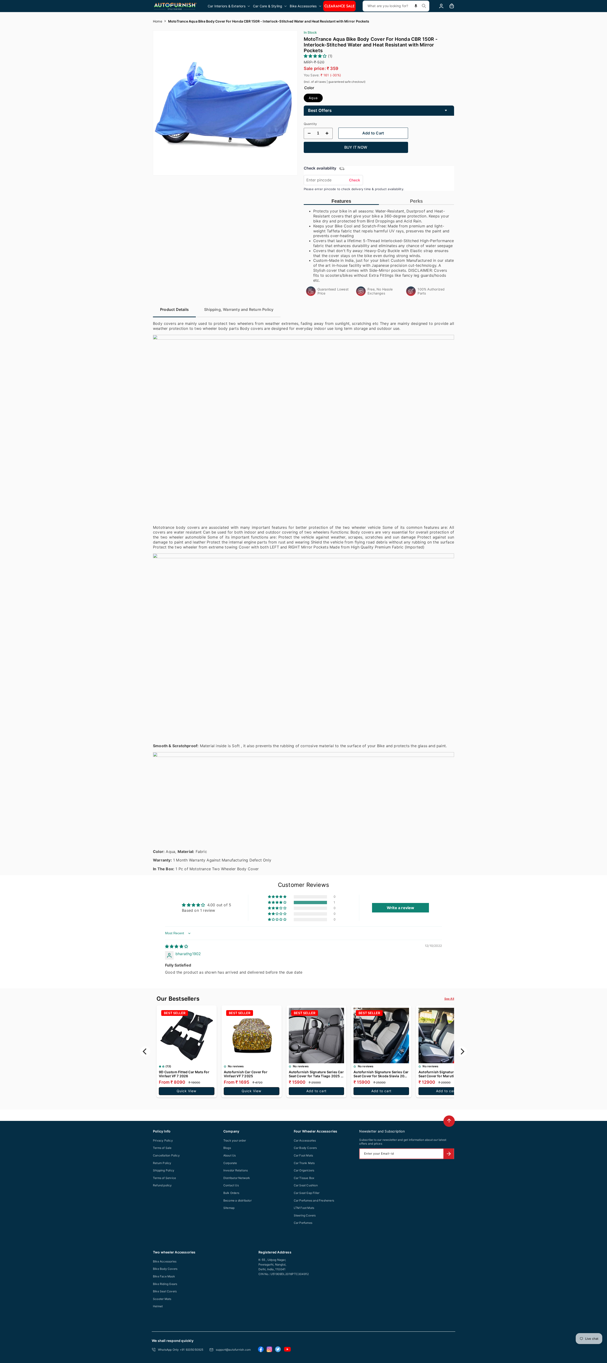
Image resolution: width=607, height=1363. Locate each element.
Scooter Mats (162, 1299)
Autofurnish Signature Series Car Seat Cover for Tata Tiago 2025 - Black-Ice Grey (316, 1074)
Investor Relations (235, 1170)
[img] (176, 946)
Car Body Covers (305, 1148)
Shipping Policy (163, 1170)
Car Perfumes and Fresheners (314, 1200)
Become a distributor (237, 1200)
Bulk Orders (231, 1193)
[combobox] (396, 6)
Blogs (227, 1148)
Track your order (234, 1140)
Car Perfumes (303, 1223)
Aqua (313, 98)
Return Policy (162, 1163)
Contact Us (231, 1185)
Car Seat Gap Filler (307, 1193)
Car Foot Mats (303, 1155)
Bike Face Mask (164, 1276)
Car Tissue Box (304, 1178)
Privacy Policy (163, 1140)
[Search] (424, 6)
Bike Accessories (164, 1261)
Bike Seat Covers (165, 1291)
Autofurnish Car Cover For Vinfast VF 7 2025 (245, 1074)
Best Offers (320, 110)
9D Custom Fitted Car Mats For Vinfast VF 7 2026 (184, 1074)
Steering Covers (305, 1215)
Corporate (230, 1163)
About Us (229, 1155)
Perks (416, 201)
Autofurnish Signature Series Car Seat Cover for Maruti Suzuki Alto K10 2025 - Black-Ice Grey (446, 1074)
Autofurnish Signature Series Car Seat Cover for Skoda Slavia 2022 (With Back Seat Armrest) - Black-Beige (381, 1074)
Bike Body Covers (165, 1269)
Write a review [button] (400, 907)
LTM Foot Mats (304, 1208)
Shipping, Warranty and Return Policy (238, 309)
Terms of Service (164, 1178)
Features (341, 201)
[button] (229, 6)
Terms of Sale (162, 1148)
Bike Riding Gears (165, 1284)
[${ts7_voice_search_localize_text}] (416, 6)
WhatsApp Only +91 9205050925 (180, 1349)
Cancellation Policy (166, 1155)
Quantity (310, 124)
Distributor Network (236, 1178)
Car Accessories (305, 1140)
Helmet (158, 1306)
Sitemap (229, 1208)
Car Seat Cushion (306, 1185)
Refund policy (162, 1185)
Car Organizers (304, 1170)
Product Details (174, 309)
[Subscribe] (448, 1153)
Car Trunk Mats (304, 1163)
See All (449, 998)
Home (157, 21)
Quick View (186, 1091)
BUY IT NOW (355, 147)
